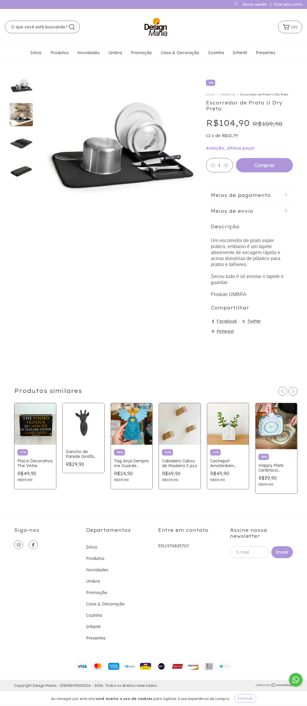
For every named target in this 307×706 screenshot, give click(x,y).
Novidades (88, 52)
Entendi (245, 698)
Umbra (115, 52)
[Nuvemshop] (274, 686)
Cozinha (216, 52)
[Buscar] (72, 27)
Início (36, 52)
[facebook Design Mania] (33, 544)
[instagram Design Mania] (18, 544)
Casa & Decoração (180, 52)
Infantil (240, 52)
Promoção (141, 52)
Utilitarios (227, 94)
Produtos (59, 52)
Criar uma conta (288, 4)
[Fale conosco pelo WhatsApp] (296, 680)
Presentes (265, 52)
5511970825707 (173, 546)
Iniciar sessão (254, 4)
